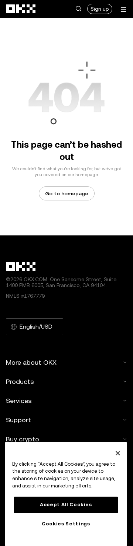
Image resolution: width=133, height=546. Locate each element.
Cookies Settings (66, 523)
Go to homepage (66, 193)
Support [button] (18, 420)
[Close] (118, 453)
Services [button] (19, 401)
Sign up (100, 9)
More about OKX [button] (31, 362)
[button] (78, 8)
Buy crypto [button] (22, 439)
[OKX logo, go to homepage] (21, 8)
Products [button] (20, 381)
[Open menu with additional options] (123, 9)
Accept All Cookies (66, 504)
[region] (66, 494)
